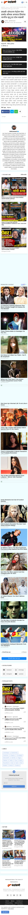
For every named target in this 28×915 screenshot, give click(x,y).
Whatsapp (16, 111)
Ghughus (12, 755)
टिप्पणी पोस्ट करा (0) (14, 658)
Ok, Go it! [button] (5, 912)
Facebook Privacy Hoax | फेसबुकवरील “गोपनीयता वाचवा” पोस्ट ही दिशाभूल (19, 843)
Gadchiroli (5, 755)
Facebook (6, 111)
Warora (11, 765)
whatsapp (21, 670)
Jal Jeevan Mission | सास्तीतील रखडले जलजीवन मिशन (20, 862)
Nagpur (19, 757)
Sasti (17, 763)
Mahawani (13, 131)
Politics (11, 760)
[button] (26, 2)
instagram (9, 674)
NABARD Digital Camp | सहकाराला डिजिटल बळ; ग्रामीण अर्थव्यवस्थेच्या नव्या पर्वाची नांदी (7, 843)
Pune (16, 760)
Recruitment (6, 763)
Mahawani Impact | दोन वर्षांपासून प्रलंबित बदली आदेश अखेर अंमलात (14, 72)
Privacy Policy (9, 903)
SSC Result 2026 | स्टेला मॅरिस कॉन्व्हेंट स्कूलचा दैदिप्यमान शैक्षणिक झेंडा (12, 65)
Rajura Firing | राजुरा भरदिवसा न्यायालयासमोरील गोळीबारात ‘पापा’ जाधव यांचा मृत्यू (14, 224)
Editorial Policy (19, 903)
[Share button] (20, 111)
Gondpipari (19, 755)
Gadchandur (14, 752)
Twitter (12, 111)
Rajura (7, 7)
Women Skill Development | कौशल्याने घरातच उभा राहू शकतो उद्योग (7, 863)
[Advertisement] (14, 269)
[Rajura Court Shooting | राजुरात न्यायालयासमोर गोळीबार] (14, 694)
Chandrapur (6, 752)
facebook (9, 670)
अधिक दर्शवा (23, 174)
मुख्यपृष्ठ (3, 7)
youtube (21, 674)
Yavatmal (17, 765)
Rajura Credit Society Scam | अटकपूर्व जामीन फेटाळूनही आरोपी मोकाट (12, 58)
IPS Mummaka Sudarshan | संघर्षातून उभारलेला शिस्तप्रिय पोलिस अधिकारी (14, 729)
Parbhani (5, 760)
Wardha (5, 765)
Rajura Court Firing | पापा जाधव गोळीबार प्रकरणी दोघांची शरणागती (12, 198)
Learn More (11, 908)
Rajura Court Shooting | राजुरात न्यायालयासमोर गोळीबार (10, 249)
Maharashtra (6, 757)
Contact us (19, 901)
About (12, 901)
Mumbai (14, 757)
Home (7, 901)
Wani (21, 763)
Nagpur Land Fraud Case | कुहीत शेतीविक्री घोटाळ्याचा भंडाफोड (13, 719)
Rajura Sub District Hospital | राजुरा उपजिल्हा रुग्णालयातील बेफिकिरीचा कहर (12, 51)
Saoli (12, 763)
